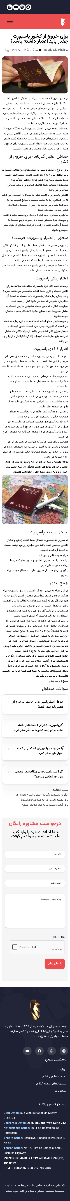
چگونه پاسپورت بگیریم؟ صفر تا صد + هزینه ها (42, 795)
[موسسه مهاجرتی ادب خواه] (63, 22)
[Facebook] (39, 1051)
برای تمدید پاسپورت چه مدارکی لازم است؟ (44, 800)
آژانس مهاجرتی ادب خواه (34, 661)
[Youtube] (27, 1051)
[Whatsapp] (51, 1051)
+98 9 (7, 1158)
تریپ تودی (54, 681)
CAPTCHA (59, 937)
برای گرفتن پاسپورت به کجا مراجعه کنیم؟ (45, 805)
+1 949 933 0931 (39, 1158)
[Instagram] (64, 1051)
